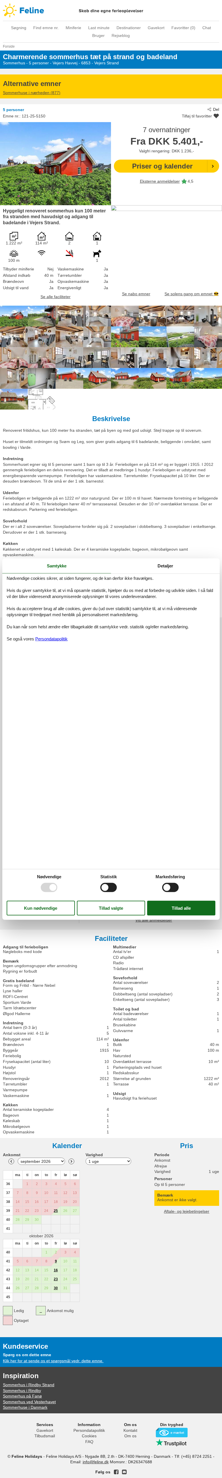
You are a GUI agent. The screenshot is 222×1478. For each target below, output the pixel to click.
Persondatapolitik (89, 1430)
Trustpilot (172, 1442)
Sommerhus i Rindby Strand (28, 1384)
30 (56, 1288)
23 (56, 1279)
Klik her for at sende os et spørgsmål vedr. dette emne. (53, 1361)
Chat (206, 27)
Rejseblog (121, 35)
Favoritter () (183, 27)
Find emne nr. (46, 27)
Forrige (11, 1161)
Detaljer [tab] (165, 565)
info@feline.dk (96, 1462)
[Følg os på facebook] (116, 1472)
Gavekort (156, 27)
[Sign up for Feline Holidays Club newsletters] (124, 1472)
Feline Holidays (111, 10)
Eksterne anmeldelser (160, 181)
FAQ (89, 1441)
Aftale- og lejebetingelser (186, 1211)
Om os (130, 1436)
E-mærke (172, 1432)
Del (216, 109)
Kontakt (130, 1430)
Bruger (98, 35)
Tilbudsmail (44, 1436)
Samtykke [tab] (56, 565)
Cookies (89, 1436)
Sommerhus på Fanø (22, 1396)
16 (56, 1270)
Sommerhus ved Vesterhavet (29, 1401)
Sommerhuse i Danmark (25, 1407)
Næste (71, 1161)
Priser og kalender (162, 166)
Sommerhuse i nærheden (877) (31, 92)
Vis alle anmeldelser (153, 920)
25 (56, 1211)
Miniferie (73, 27)
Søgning (18, 27)
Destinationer (128, 27)
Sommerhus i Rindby (22, 1390)
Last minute (99, 27)
